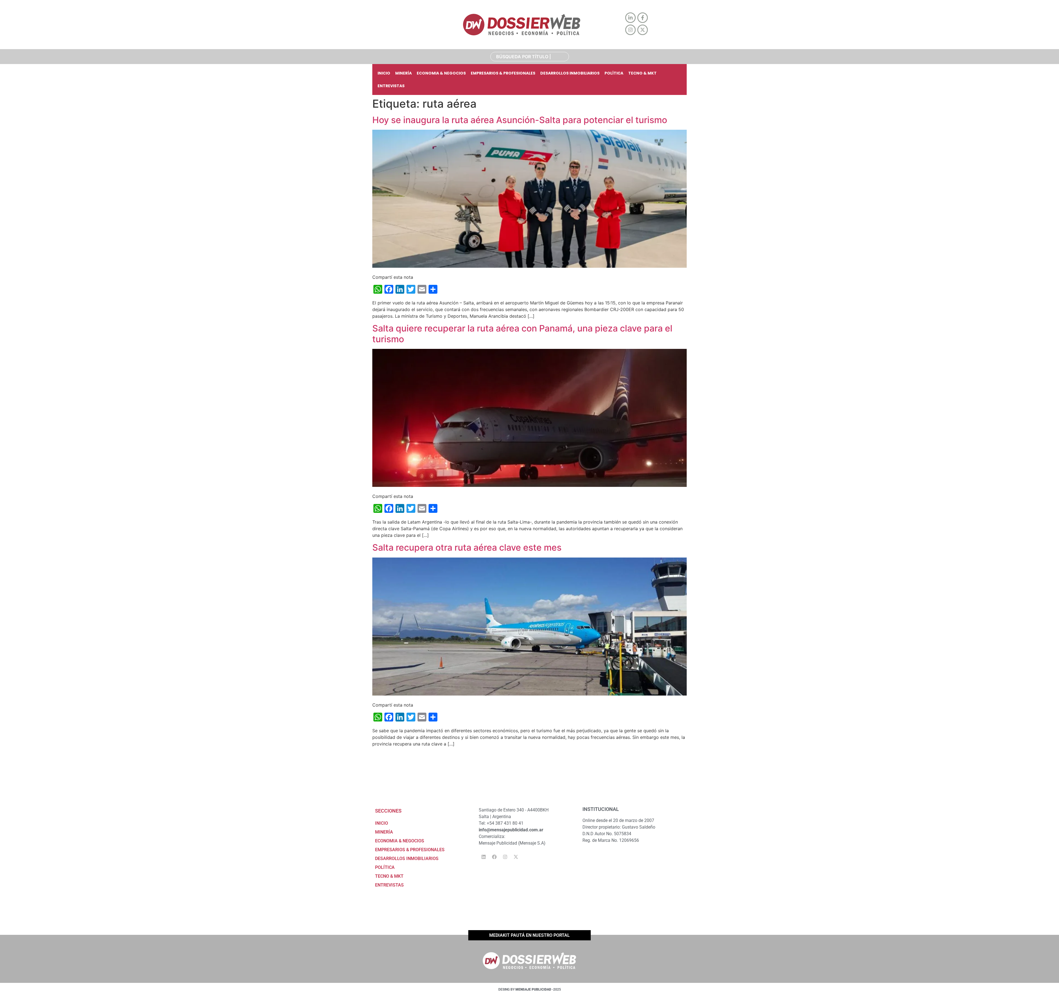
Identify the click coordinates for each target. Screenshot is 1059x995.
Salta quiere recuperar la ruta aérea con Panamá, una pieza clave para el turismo (522, 333)
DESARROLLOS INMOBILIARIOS (570, 73)
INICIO (384, 73)
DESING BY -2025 (529, 989)
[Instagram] (505, 856)
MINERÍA (403, 73)
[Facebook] (494, 856)
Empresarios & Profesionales (503, 73)
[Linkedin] (483, 856)
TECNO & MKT (642, 73)
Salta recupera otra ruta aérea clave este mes (466, 547)
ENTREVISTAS (391, 86)
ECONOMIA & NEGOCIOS (441, 73)
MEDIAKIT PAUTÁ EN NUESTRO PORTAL (529, 935)
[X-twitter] (515, 856)
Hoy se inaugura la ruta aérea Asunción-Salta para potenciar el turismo (519, 120)
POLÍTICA (614, 73)
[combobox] (529, 56)
